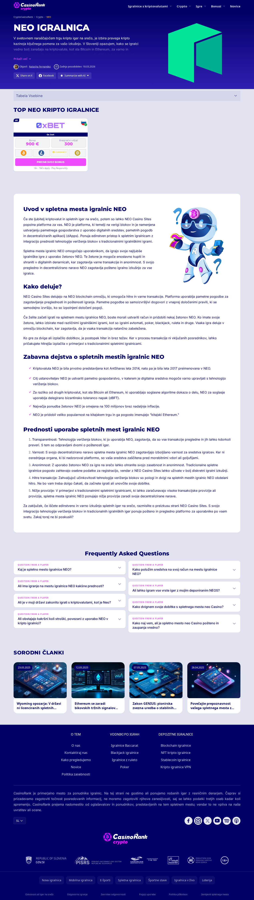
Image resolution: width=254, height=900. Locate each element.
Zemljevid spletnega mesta (215, 894)
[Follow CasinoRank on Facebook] (188, 821)
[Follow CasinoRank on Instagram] (198, 821)
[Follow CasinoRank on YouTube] (217, 821)
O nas (75, 745)
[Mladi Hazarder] (173, 860)
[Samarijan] (144, 860)
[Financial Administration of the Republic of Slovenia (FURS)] (46, 860)
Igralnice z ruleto (124, 760)
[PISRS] (98, 860)
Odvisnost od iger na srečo (39, 894)
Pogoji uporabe (147, 894)
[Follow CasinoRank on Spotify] (227, 821)
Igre (199, 6)
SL (17, 821)
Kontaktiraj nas (75, 752)
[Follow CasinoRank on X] (208, 821)
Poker (124, 767)
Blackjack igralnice (125, 752)
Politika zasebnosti (76, 774)
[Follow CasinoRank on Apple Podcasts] (236, 821)
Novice (235, 6)
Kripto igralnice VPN (176, 767)
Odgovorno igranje (77, 894)
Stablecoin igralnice (175, 760)
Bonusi (216, 6)
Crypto (182, 6)
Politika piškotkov (178, 894)
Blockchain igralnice (176, 745)
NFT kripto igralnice (175, 752)
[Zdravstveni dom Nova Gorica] (200, 860)
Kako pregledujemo (76, 760)
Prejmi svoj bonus (50, 162)
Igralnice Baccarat (124, 745)
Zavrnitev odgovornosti (113, 894)
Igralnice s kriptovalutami (148, 6)
